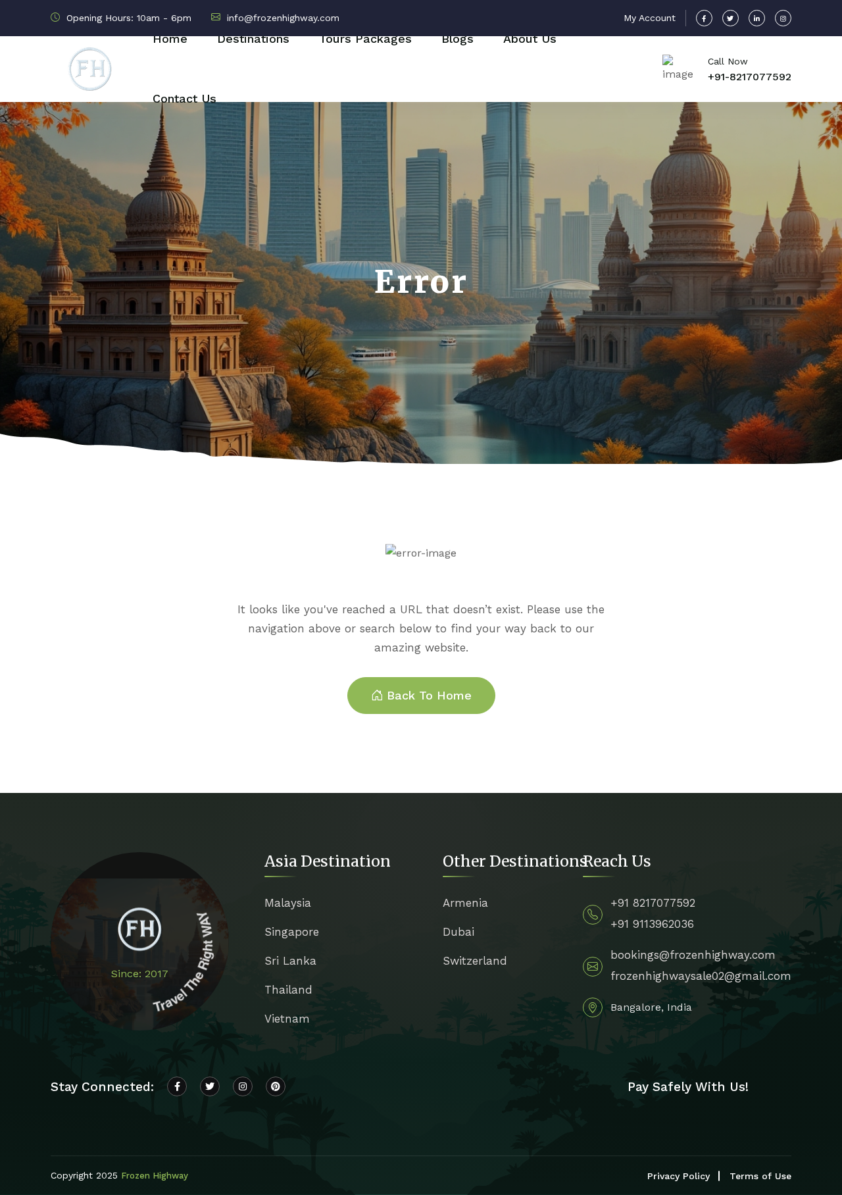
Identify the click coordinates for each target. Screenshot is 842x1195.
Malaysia (287, 902)
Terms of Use (760, 1176)
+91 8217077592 (652, 902)
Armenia (465, 902)
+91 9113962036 (652, 923)
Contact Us (184, 98)
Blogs (457, 38)
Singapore (291, 931)
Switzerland (475, 960)
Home (170, 38)
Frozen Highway (154, 1176)
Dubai (458, 931)
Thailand (288, 989)
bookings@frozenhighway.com (693, 954)
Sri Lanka (290, 960)
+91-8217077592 (749, 76)
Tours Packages (365, 38)
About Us (530, 38)
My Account (650, 18)
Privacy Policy (678, 1176)
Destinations (253, 38)
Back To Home (429, 695)
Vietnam (287, 1018)
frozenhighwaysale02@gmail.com (700, 975)
